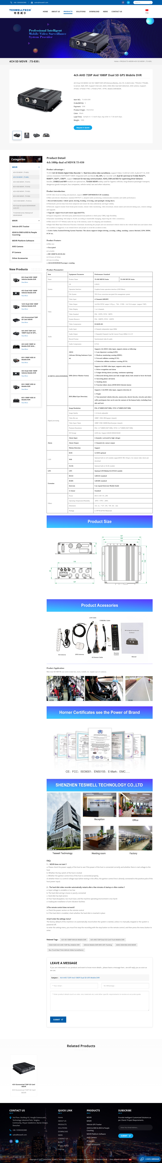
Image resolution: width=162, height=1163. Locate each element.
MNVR (15, 220)
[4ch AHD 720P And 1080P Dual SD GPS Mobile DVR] (16, 333)
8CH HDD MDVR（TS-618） (22, 187)
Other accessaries (20, 258)
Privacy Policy (63, 1146)
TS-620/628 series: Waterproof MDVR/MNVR (23, 214)
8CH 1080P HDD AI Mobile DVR (28, 358)
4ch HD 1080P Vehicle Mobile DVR (73, 940)
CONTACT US (117, 11)
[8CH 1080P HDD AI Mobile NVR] (16, 387)
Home (45, 11)
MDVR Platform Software (23, 240)
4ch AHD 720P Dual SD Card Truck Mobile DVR (107, 940)
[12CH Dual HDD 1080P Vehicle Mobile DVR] (16, 307)
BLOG (60, 1142)
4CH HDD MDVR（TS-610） (22, 182)
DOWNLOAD (94, 11)
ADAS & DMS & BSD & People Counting (24, 233)
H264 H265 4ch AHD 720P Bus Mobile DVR (64, 945)
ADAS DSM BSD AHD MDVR (126, 945)
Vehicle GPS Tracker (20, 226)
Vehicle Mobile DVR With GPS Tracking (98, 945)
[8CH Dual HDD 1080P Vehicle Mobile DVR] (16, 280)
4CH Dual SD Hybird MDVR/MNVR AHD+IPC (24, 207)
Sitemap (61, 1149)
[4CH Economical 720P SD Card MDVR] (16, 320)
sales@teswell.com (41, 2)
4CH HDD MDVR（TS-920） (22, 191)
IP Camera (16, 252)
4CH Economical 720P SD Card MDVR (29, 318)
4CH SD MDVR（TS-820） (21, 172)
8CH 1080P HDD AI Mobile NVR (28, 385)
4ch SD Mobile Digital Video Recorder (66, 173)
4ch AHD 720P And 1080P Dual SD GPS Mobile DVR (80, 978)
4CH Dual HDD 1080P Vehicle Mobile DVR (29, 292)
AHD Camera (17, 246)
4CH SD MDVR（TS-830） (143, 61)
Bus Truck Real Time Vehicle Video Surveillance (66, 950)
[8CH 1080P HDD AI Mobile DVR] (16, 360)
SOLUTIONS (81, 11)
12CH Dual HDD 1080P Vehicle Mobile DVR (29, 305)
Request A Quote (82, 128)
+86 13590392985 (20, 2)
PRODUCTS (68, 11)
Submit (56, 1019)
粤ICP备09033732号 (100, 1159)
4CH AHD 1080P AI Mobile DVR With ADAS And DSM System (28, 345)
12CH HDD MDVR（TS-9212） (23, 201)
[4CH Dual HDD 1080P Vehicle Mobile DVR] (16, 293)
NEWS (105, 11)
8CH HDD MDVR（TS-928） (22, 196)
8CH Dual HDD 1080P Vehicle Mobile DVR (29, 278)
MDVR (131, 61)
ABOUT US (56, 11)
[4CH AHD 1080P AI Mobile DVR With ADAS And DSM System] (16, 347)
